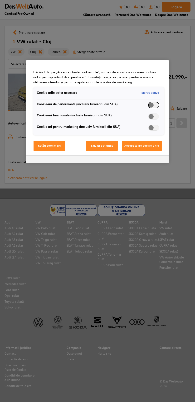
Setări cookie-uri (49, 145)
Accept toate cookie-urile (141, 145)
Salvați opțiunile (102, 145)
